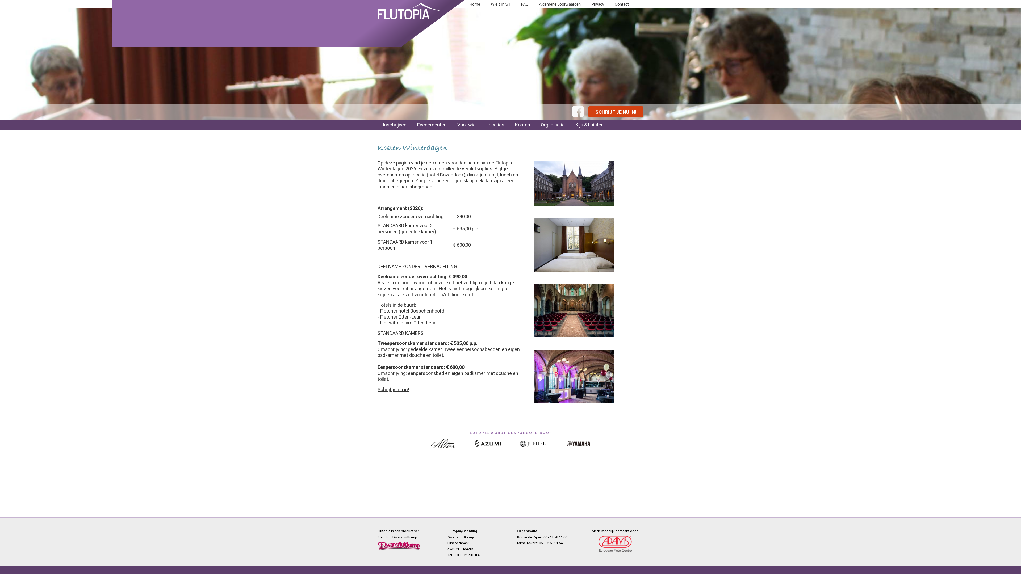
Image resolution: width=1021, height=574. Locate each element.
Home (474, 4)
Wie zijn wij (500, 4)
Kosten (522, 125)
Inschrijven (395, 125)
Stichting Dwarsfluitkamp (397, 537)
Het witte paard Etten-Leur (408, 323)
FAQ (524, 4)
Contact (622, 4)
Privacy (597, 4)
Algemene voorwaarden (560, 4)
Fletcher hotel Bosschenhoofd (412, 311)
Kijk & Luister (589, 125)
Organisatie (553, 125)
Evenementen (432, 125)
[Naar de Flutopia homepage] (410, 20)
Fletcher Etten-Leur (400, 317)
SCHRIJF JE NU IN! (616, 112)
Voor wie (466, 125)
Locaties (495, 125)
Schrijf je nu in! (393, 389)
